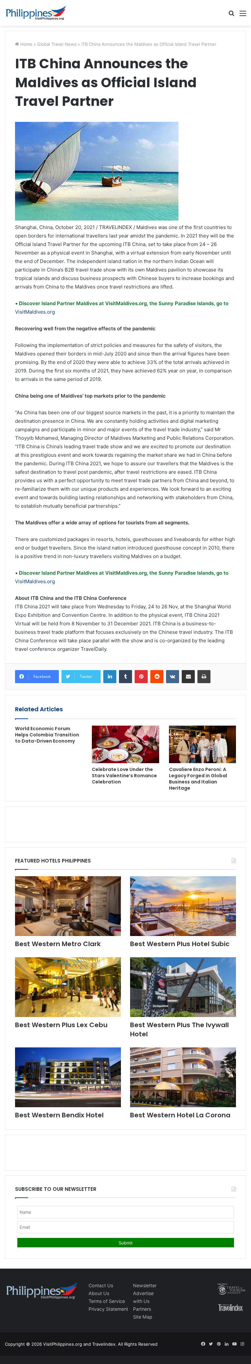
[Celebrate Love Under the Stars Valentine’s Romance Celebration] (125, 745)
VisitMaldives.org (35, 312)
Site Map (142, 1317)
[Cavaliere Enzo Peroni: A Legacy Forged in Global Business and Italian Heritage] (202, 745)
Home (25, 44)
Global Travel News (56, 44)
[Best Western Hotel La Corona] (183, 1077)
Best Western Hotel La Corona (180, 1115)
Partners (142, 1309)
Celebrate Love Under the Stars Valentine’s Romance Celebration (124, 775)
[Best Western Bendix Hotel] (68, 1077)
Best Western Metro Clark (58, 943)
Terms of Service (107, 1301)
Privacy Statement (108, 1309)
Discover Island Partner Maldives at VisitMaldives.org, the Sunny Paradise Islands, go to (123, 303)
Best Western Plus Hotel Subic (179, 943)
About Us (99, 1293)
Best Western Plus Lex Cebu (61, 1024)
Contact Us (101, 1285)
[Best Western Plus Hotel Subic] (183, 906)
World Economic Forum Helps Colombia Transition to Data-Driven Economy (47, 734)
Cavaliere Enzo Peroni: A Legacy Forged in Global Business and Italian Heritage (198, 778)
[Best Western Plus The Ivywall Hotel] (183, 987)
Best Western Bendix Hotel (59, 1115)
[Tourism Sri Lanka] (36, 13)
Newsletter (145, 1285)
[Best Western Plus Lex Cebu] (68, 987)
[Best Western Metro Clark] (68, 906)
